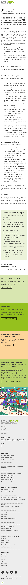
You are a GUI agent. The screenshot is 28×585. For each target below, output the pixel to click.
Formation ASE (4, 471)
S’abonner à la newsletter (8, 318)
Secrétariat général (5, 556)
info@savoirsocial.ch (5, 431)
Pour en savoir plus (7, 345)
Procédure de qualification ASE (7, 479)
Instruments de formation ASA (7, 455)
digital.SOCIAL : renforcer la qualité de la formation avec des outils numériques (14, 237)
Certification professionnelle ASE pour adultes (10, 524)
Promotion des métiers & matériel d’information (11, 549)
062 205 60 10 (4, 433)
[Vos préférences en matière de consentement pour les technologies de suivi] (2, 582)
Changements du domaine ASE (7, 526)
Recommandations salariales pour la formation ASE (11, 473)
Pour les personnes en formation (8, 509)
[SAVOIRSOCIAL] (7, 3)
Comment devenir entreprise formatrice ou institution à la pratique (13, 500)
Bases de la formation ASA (6, 457)
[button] (26, 2)
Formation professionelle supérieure (8, 518)
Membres (3, 559)
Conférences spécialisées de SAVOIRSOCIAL (10, 536)
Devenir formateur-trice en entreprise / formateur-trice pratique (12, 503)
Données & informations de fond (8, 544)
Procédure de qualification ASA (7, 459)
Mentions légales (4, 576)
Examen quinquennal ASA (10, 233)
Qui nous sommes (5, 552)
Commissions (4, 563)
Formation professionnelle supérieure (9, 487)
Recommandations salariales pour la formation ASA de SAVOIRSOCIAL (12, 467)
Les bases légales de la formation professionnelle (11, 497)
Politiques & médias (5, 542)
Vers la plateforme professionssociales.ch (12, 381)
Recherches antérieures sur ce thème (14, 269)
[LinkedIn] (11, 572)
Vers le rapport (6, 287)
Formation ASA (4, 453)
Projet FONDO (7, 220)
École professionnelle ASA (6, 462)
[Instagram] (7, 572)
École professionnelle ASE (6, 481)
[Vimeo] (16, 572)
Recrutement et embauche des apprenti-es (10, 506)
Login (16, 578)
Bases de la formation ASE (6, 477)
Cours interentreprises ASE (6, 483)
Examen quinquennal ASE (10, 230)
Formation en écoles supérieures (8, 489)
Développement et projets (13, 213)
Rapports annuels (4, 561)
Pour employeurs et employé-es (8, 522)
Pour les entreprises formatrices (8, 495)
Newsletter (3, 538)
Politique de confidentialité (15, 576)
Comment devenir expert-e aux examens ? (9, 530)
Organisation (4, 565)
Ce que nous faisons (5, 534)
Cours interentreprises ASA (6, 464)
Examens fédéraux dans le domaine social (9, 491)
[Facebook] (2, 572)
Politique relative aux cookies (7, 578)
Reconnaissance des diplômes (7, 528)
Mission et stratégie (5, 540)
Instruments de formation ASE (7, 475)
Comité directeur (4, 554)
